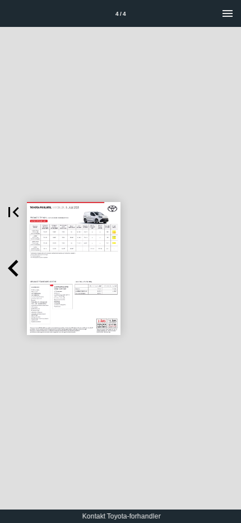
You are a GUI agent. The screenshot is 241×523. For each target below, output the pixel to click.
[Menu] (227, 13)
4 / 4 (120, 14)
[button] (13, 212)
